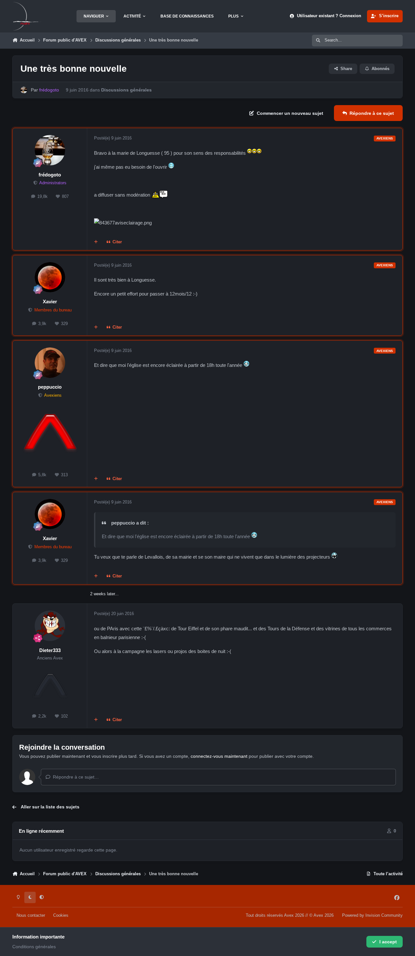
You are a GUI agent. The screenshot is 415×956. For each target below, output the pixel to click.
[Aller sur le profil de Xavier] (50, 277)
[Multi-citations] (96, 242)
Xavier (50, 301)
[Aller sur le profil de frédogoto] (23, 90)
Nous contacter (31, 915)
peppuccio (50, 387)
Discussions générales (126, 89)
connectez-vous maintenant (219, 756)
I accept (388, 941)
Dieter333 (50, 650)
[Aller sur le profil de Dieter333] (50, 626)
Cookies (60, 915)
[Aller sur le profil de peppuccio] (50, 362)
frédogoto (50, 174)
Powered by (372, 915)
